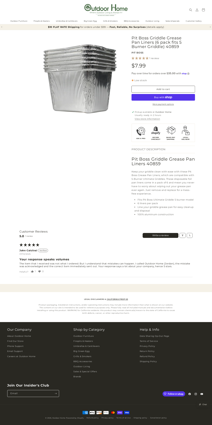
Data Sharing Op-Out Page (154, 336)
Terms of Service (149, 341)
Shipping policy (140, 418)
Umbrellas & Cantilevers (67, 21)
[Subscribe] (55, 393)
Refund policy (93, 418)
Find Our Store (15, 341)
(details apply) (155, 27)
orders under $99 (95, 27)
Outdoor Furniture (18, 21)
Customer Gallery (194, 21)
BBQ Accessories (131, 21)
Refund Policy (147, 356)
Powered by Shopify (75, 418)
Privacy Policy (147, 346)
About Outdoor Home (19, 336)
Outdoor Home (58, 418)
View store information (147, 118)
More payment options (163, 104)
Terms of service (123, 418)
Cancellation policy (158, 418)
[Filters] (183, 235)
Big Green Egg (90, 21)
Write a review (160, 235)
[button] (190, 10)
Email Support (15, 351)
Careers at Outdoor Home (21, 356)
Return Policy (147, 351)
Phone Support (15, 346)
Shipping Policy (148, 361)
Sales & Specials (173, 21)
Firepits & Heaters (42, 21)
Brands (77, 376)
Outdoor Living (152, 21)
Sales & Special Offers (85, 371)
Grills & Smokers (110, 21)
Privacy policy (108, 418)
